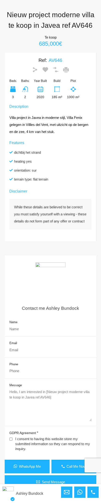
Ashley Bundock (29, 493)
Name (13, 322)
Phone (13, 364)
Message (15, 385)
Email (13, 343)
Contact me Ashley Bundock (50, 308)
